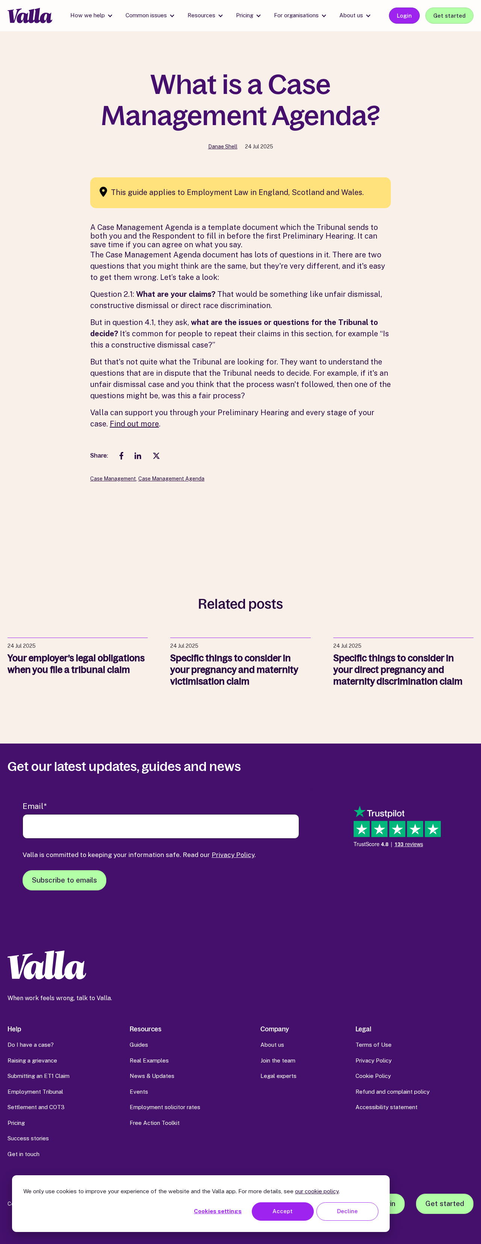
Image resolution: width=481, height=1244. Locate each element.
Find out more (134, 423)
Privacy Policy (233, 855)
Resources (201, 15)
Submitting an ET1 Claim (39, 1076)
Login (404, 15)
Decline (347, 1211)
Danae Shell (222, 147)
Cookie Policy (373, 1076)
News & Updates (152, 1076)
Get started (449, 15)
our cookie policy (317, 1191)
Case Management (113, 479)
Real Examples (149, 1060)
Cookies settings (218, 1211)
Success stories (28, 1138)
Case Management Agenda (171, 479)
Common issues (146, 15)
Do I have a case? (31, 1044)
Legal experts (278, 1076)
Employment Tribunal (35, 1091)
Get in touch (23, 1154)
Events (139, 1091)
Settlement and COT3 (36, 1107)
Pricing (244, 15)
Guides (139, 1044)
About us (351, 15)
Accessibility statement (386, 1107)
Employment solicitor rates (165, 1107)
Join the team (277, 1060)
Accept (282, 1211)
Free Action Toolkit (155, 1123)
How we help (87, 15)
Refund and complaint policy (392, 1091)
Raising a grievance (32, 1060)
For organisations (296, 15)
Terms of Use (373, 1044)
